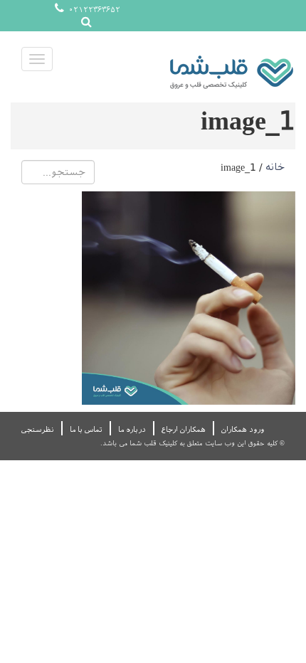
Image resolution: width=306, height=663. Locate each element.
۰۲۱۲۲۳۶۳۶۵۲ (93, 10)
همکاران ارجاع (184, 429)
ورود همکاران (242, 429)
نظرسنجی (37, 429)
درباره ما (132, 429)
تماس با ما (86, 429)
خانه (275, 167)
